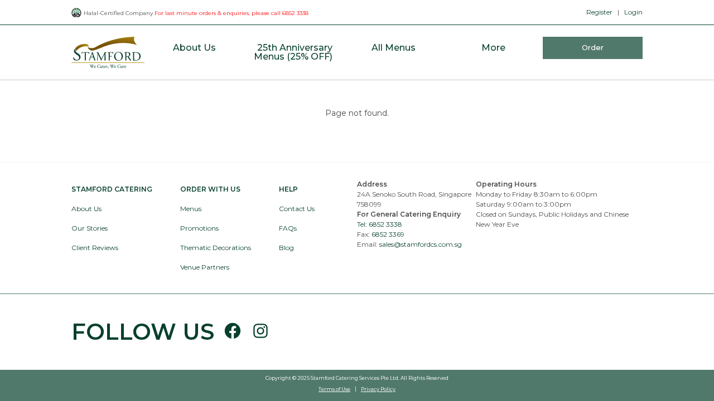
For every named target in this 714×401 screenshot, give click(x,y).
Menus (190, 208)
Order (593, 47)
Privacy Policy (378, 389)
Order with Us (210, 189)
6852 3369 (388, 234)
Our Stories (89, 228)
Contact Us (297, 208)
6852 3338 (295, 13)
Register (599, 12)
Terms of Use (334, 389)
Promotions (199, 228)
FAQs (288, 228)
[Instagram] (256, 331)
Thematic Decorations (215, 247)
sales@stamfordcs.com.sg (420, 244)
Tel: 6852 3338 (379, 224)
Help (288, 189)
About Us (86, 208)
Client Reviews (94, 247)
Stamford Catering (111, 189)
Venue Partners (204, 267)
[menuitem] (194, 53)
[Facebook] (232, 331)
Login (633, 12)
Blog (286, 247)
